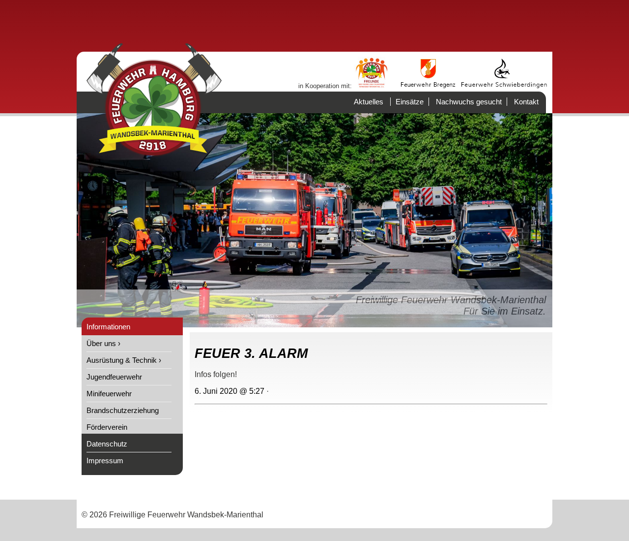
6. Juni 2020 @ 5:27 (229, 391)
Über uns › (103, 343)
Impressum (104, 460)
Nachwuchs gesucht (469, 101)
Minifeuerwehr (109, 393)
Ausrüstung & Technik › (123, 360)
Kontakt (526, 101)
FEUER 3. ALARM (251, 353)
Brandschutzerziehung (122, 410)
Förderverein (106, 427)
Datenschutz (106, 444)
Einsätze (410, 101)
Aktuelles (368, 101)
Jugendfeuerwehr (114, 377)
